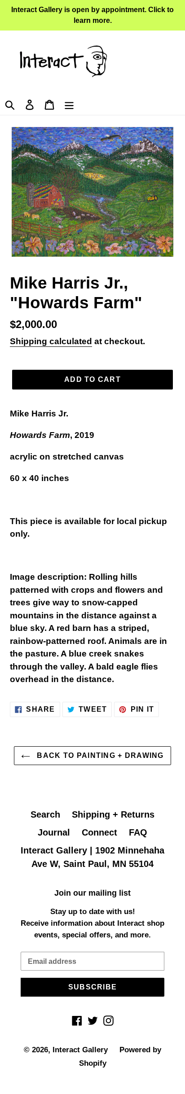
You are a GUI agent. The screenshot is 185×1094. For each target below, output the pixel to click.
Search (45, 814)
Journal (54, 832)
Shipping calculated (51, 341)
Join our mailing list (92, 892)
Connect (99, 832)
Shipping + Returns (113, 814)
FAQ (138, 832)
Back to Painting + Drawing (99, 755)
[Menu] (69, 103)
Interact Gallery (80, 1050)
